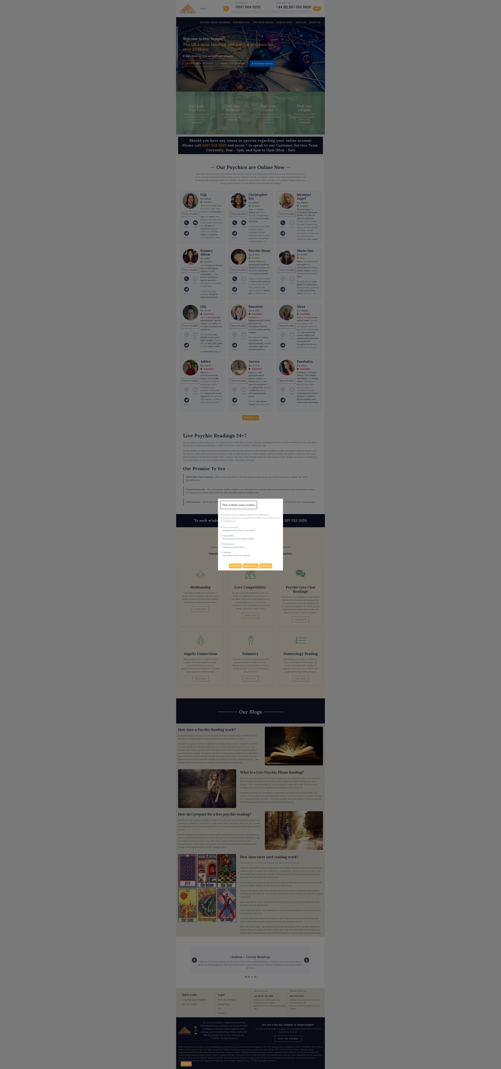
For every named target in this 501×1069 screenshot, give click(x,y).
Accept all (265, 566)
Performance (228, 544)
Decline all (235, 566)
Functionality (228, 536)
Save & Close (251, 566)
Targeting (227, 552)
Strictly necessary (231, 527)
